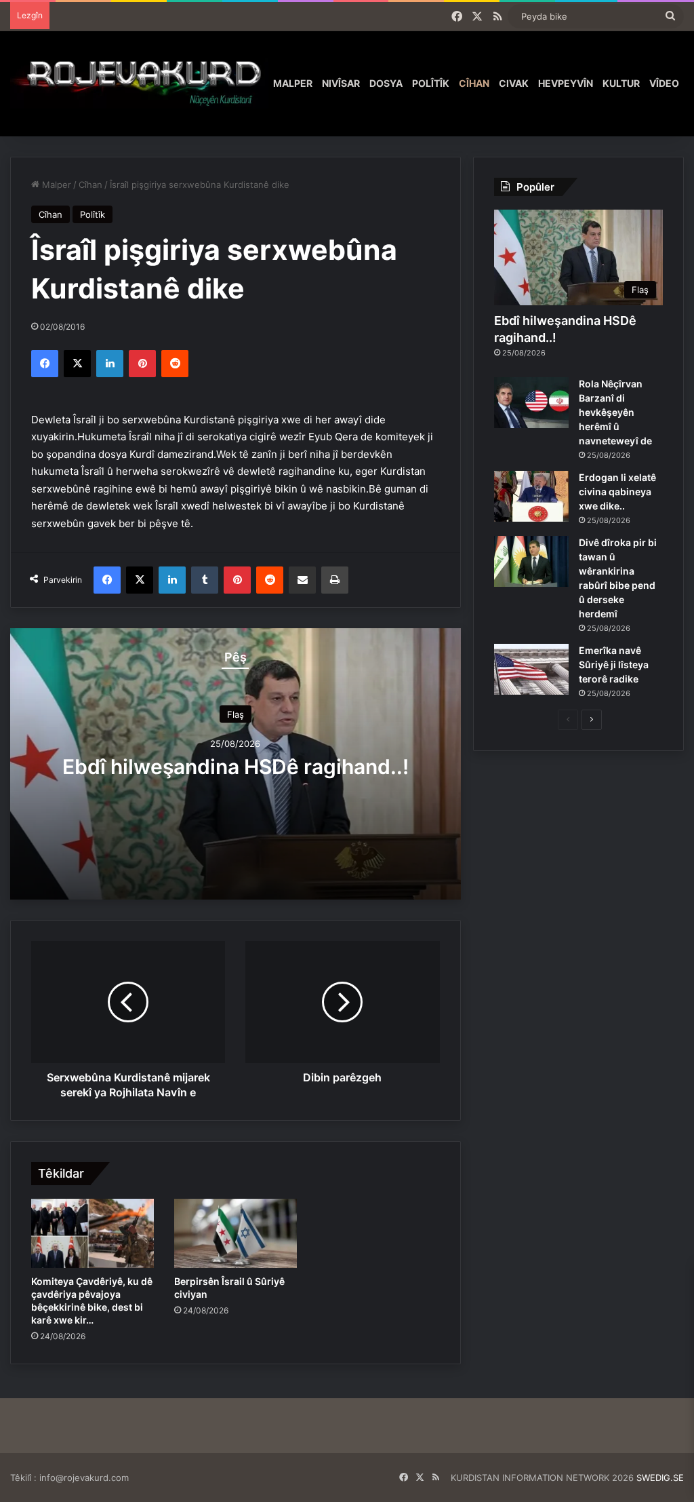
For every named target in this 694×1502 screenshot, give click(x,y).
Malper (292, 83)
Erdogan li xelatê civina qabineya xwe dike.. (617, 491)
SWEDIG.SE (660, 1477)
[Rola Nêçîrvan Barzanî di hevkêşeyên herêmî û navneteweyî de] (531, 402)
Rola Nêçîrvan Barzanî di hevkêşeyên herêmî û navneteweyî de (615, 412)
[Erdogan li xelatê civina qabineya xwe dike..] (531, 496)
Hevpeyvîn (565, 83)
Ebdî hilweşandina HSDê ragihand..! (235, 766)
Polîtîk (430, 83)
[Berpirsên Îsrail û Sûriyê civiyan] (235, 1233)
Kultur (621, 83)
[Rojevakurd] (139, 83)
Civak (514, 83)
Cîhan (474, 83)
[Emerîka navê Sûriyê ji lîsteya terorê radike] (531, 669)
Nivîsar (341, 83)
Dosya (386, 83)
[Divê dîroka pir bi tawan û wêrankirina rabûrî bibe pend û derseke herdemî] (531, 561)
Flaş (235, 713)
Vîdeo (664, 83)
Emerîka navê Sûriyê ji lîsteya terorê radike (614, 664)
